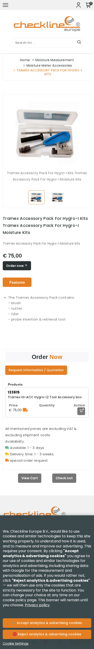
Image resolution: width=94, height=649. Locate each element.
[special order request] (25, 410)
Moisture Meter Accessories (49, 65)
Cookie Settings (16, 643)
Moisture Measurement (54, 60)
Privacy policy (37, 605)
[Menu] (5, 5)
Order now (15, 265)
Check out (64, 478)
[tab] (17, 282)
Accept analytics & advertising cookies (49, 623)
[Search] (79, 43)
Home (25, 60)
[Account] (78, 5)
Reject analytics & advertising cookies (49, 634)
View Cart (29, 478)
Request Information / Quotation (36, 370)
